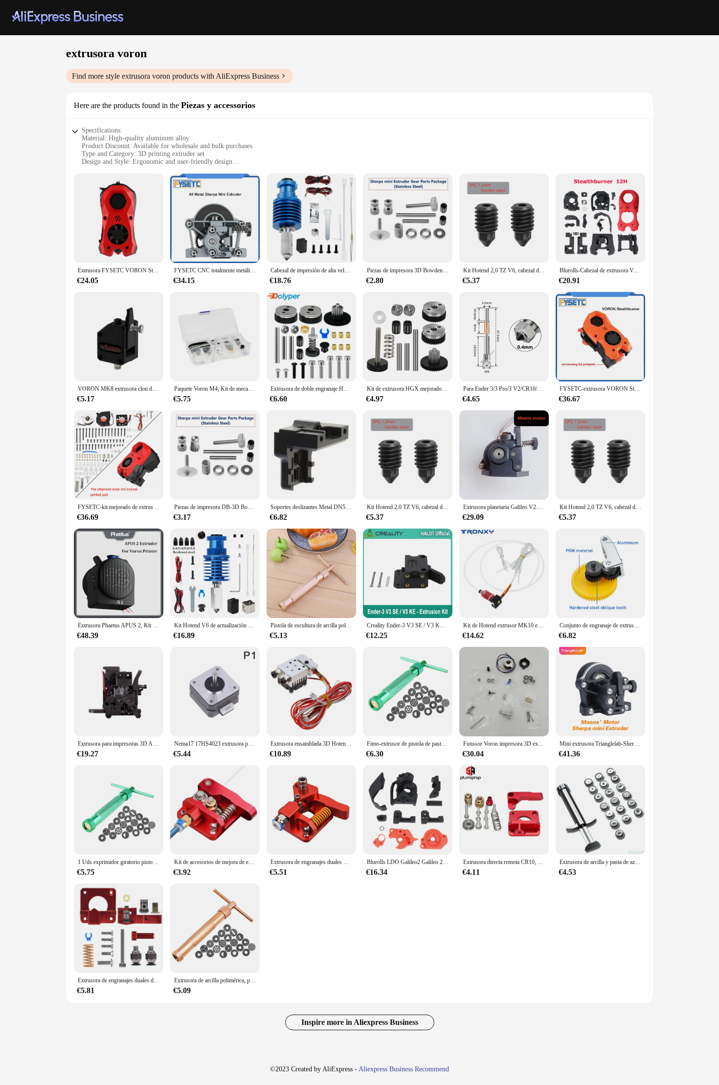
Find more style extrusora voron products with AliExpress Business (175, 76)
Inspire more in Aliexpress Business (359, 1022)
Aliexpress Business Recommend (404, 1069)
